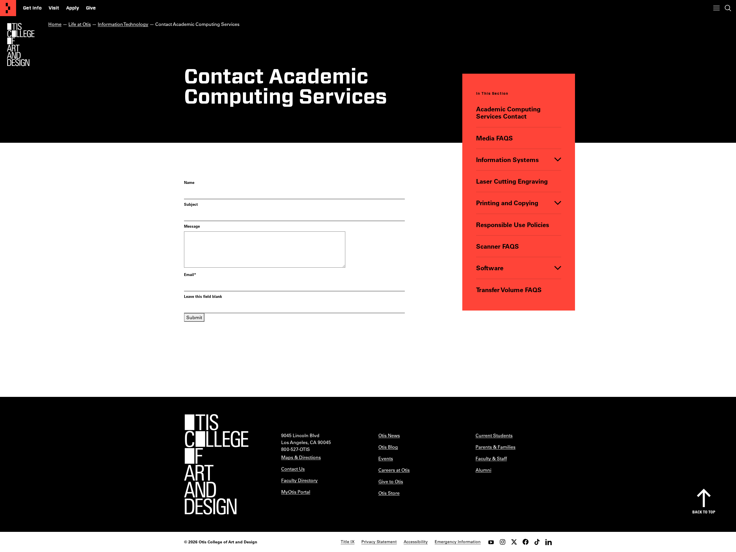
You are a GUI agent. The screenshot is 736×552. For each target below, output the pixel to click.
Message (192, 226)
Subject (191, 204)
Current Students (494, 435)
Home (55, 24)
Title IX (347, 541)
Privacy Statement (379, 541)
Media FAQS (494, 138)
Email (190, 274)
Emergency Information (458, 541)
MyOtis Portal (295, 492)
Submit (194, 317)
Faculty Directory (299, 480)
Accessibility (416, 541)
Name (189, 182)
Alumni (483, 470)
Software (489, 267)
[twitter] (514, 542)
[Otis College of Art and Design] (8, 8)
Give (91, 8)
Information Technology (123, 24)
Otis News (389, 435)
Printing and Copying (507, 202)
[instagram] (502, 542)
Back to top (703, 511)
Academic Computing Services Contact (508, 112)
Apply (72, 8)
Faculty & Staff (491, 458)
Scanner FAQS (497, 246)
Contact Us (293, 469)
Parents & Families (495, 447)
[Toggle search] (727, 8)
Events (385, 458)
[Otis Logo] (20, 44)
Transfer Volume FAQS (509, 289)
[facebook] (525, 542)
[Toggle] (557, 159)
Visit (54, 8)
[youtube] (491, 542)
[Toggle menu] (716, 8)
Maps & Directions (301, 457)
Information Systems (507, 159)
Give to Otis (390, 481)
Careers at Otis (394, 470)
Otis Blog (388, 447)
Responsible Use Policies (512, 224)
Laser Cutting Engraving (512, 181)
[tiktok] (537, 542)
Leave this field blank (203, 296)
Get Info (32, 8)
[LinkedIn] (548, 542)
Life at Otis (79, 24)
